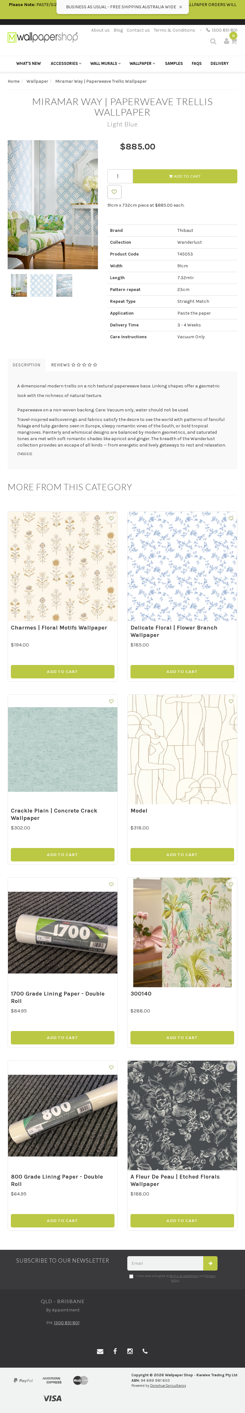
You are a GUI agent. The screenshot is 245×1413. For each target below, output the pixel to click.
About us (100, 30)
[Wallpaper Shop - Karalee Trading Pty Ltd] (43, 37)
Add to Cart (187, 176)
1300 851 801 (223, 30)
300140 (141, 993)
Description (27, 365)
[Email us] (100, 1351)
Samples (174, 63)
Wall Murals (104, 63)
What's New (28, 63)
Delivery (220, 63)
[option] (53, 204)
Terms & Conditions (174, 30)
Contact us (138, 30)
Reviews (61, 365)
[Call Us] (145, 1351)
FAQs (197, 63)
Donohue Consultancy (168, 1386)
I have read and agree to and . (176, 1278)
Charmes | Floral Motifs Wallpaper (59, 627)
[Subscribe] (210, 1263)
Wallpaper (141, 63)
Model (138, 810)
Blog (118, 30)
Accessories (65, 63)
